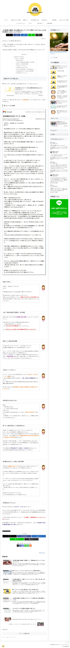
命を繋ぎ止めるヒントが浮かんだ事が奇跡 (25, 71)
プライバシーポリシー (64, 644)
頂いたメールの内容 (20, 58)
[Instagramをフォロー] (23, 545)
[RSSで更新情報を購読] (30, 545)
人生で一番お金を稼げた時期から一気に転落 (25, 62)
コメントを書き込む (24, 633)
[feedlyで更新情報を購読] (28, 545)
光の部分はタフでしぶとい (22, 72)
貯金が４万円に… (20, 60)
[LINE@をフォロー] (25, 545)
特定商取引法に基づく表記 (55, 644)
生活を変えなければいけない (22, 67)
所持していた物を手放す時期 (22, 63)
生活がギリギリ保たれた (19, 56)
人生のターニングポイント (22, 65)
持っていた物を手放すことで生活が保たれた (25, 69)
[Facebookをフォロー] (20, 545)
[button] (38, 35)
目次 (23, 54)
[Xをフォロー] (18, 545)
